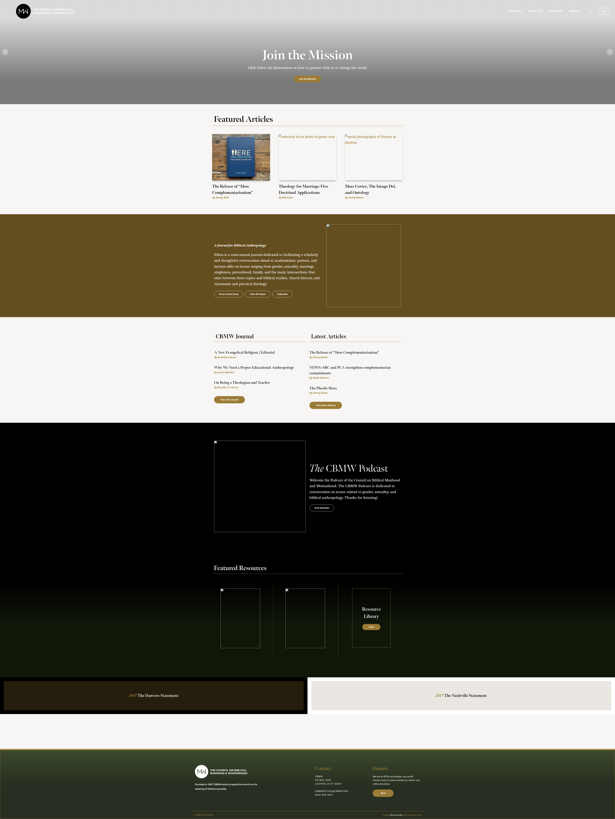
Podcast (556, 11)
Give (604, 11)
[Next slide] (610, 52)
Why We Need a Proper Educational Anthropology (254, 367)
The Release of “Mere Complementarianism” (344, 352)
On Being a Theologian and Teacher (242, 382)
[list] (307, 52)
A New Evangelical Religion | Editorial (244, 352)
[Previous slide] (5, 52)
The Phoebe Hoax (323, 388)
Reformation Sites (412, 815)
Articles (535, 11)
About (574, 11)
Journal (515, 11)
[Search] (590, 11)
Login (385, 815)
